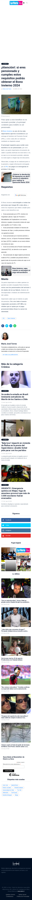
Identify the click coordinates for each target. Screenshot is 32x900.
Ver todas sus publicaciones (10, 354)
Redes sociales (7, 787)
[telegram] (10, 325)
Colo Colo (5, 785)
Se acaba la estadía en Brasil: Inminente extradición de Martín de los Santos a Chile (14, 397)
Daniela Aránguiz (7, 795)
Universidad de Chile (8, 790)
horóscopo (14, 792)
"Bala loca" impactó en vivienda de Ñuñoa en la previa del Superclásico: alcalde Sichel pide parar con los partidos (15, 447)
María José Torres (7, 89)
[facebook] (2, 325)
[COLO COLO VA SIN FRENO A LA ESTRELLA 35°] (10, 559)
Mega (16, 795)
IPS (6, 166)
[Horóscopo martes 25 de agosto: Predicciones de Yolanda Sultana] (16, 646)
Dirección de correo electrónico (12, 764)
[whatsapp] (14, 325)
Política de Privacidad (23, 896)
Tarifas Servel (22, 894)
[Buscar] (27, 3)
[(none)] (5, 336)
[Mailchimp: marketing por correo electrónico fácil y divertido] (14, 776)
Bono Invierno (7, 131)
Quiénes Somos (10, 894)
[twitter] (6, 325)
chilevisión (5, 792)
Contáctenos (9, 896)
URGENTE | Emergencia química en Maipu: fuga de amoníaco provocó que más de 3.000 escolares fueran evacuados (15, 493)
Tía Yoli (19, 790)
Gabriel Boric (14, 785)
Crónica (5, 367)
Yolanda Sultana (18, 787)
